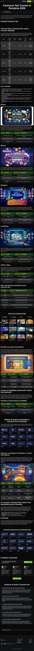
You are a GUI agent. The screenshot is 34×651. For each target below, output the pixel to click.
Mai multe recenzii (17, 578)
